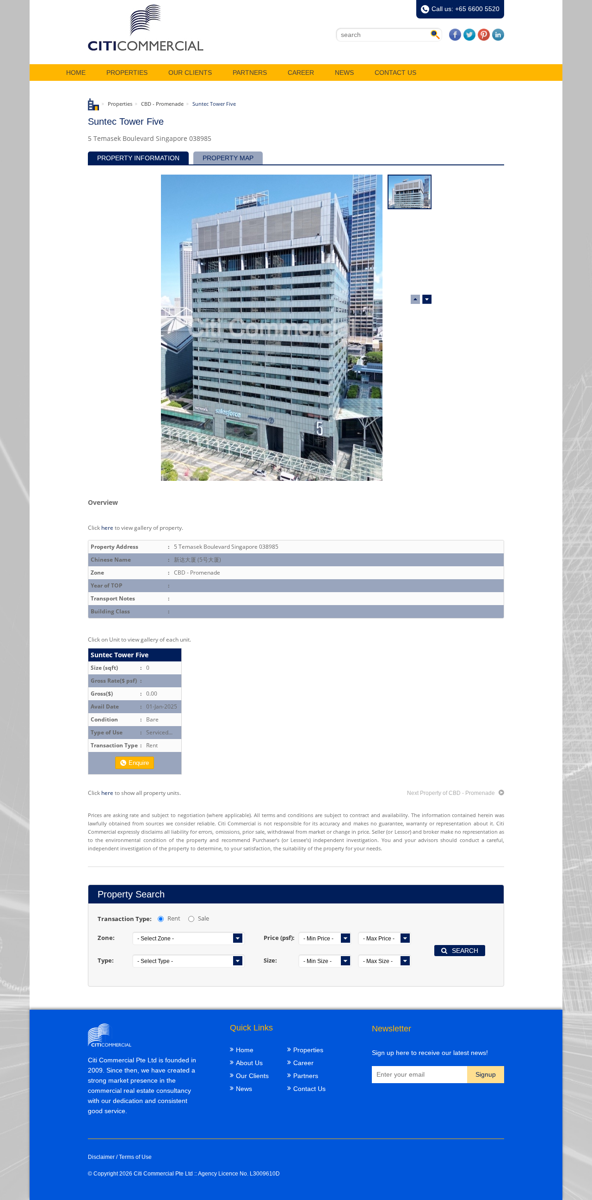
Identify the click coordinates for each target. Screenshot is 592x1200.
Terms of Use (135, 1157)
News (344, 72)
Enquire (139, 762)
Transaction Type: (125, 919)
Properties (127, 72)
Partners (250, 72)
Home (76, 72)
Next (415, 299)
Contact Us (395, 72)
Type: (106, 960)
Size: (270, 960)
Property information (138, 158)
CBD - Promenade (162, 103)
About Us (249, 1063)
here (107, 527)
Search (465, 950)
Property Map (228, 158)
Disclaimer (101, 1157)
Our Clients (190, 72)
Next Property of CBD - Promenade (451, 793)
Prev (427, 299)
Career (301, 72)
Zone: (106, 937)
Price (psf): (279, 937)
